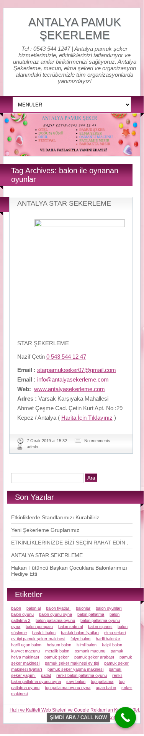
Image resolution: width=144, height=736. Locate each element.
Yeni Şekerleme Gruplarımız (45, 530)
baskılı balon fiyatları (80, 632)
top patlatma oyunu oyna (67, 687)
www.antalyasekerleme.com (69, 389)
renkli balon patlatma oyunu (81, 675)
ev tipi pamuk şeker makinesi (38, 638)
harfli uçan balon (26, 645)
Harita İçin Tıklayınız (87, 417)
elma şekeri (115, 632)
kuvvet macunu (25, 651)
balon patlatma (90, 614)
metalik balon (57, 651)
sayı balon (75, 681)
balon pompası (39, 626)
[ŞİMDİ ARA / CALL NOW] (125, 717)
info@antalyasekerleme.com (73, 379)
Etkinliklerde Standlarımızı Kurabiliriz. (56, 517)
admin (32, 446)
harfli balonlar (108, 638)
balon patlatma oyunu (55, 620)
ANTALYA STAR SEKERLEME (64, 203)
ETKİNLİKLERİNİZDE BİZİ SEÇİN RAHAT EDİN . (69, 543)
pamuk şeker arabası (94, 657)
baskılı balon (44, 632)
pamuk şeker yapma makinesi (75, 669)
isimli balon (87, 645)
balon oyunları (109, 608)
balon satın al (70, 626)
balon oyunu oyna (55, 614)
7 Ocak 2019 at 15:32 (47, 440)
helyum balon (59, 645)
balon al (33, 608)
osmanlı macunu (90, 651)
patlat (46, 675)
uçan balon (106, 687)
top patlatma (102, 681)
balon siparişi (100, 626)
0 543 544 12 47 (66, 356)
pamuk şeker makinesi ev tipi (72, 663)
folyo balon (80, 638)
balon (16, 608)
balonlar (83, 608)
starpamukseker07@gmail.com (76, 370)
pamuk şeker (56, 657)
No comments (97, 440)
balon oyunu (22, 614)
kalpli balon (112, 645)
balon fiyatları (58, 608)
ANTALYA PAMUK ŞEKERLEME (74, 28)
